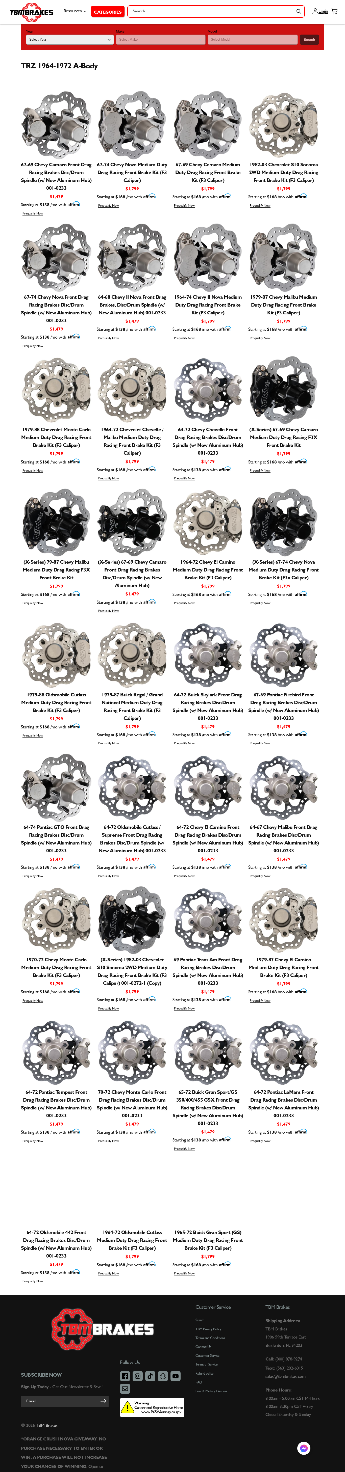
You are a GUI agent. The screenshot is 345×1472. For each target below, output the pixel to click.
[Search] (298, 11)
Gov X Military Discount (211, 1391)
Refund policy (204, 1373)
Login (322, 11)
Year (29, 31)
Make (120, 31)
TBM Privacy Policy (208, 1329)
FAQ (198, 1382)
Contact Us (203, 1347)
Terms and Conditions (210, 1338)
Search (309, 40)
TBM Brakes (46, 1425)
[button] (107, 11)
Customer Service (207, 1355)
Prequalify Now (32, 213)
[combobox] (216, 11)
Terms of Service (206, 1364)
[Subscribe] (103, 1401)
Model (212, 31)
